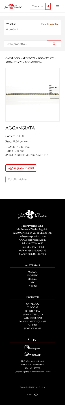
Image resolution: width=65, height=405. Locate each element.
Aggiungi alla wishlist (21, 168)
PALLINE (32, 325)
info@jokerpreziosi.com (33, 236)
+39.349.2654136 (37, 253)
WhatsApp (35, 354)
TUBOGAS (32, 307)
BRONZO (32, 278)
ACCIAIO (32, 271)
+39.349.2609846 (37, 250)
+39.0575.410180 (34, 243)
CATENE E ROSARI (32, 317)
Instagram (34, 348)
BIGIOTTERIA (32, 310)
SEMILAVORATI (32, 328)
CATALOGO (12, 58)
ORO (32, 282)
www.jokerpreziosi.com (32, 239)
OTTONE (32, 286)
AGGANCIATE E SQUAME (32, 321)
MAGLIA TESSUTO (33, 314)
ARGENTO (28, 58)
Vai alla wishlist (50, 24)
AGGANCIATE (46, 58)
